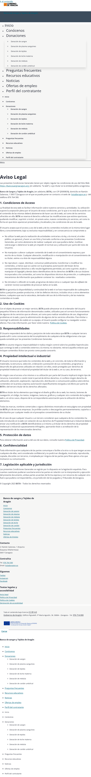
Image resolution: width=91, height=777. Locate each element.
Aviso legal (4, 594)
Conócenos (15, 30)
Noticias (13, 80)
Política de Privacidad (74, 440)
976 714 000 (78, 615)
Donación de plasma (11, 514)
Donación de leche (10, 523)
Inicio (9, 25)
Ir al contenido (6, 1)
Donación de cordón (11, 525)
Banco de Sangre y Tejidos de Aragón (21, 13)
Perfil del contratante (23, 90)
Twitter (3, 575)
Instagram (4, 578)
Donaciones (16, 35)
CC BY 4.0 (33, 612)
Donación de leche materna (22, 56)
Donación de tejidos (19, 51)
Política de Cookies (58, 323)
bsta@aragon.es (78, 194)
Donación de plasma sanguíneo (23, 46)
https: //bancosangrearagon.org (15, 186)
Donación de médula (19, 61)
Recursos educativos (23, 75)
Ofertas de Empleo (10, 537)
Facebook (3, 581)
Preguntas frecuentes (23, 70)
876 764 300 (8, 562)
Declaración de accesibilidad (11, 603)
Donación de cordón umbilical (23, 66)
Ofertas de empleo (21, 85)
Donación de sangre (19, 41)
